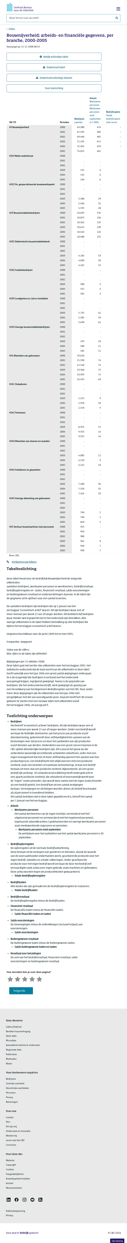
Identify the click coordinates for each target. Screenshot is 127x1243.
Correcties (11, 1145)
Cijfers (12, 29)
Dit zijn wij (11, 1127)
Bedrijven (11, 1079)
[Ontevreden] (17, 978)
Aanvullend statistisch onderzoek (23, 1045)
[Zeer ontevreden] (10, 978)
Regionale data (13, 1050)
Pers (8, 1122)
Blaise (9, 1064)
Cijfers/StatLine (14, 1027)
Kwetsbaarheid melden (18, 1179)
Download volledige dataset (56, 78)
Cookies (10, 1170)
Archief (9, 1183)
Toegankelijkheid (14, 1174)
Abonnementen (14, 1188)
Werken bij (11, 1136)
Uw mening (117, 1241)
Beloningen (12, 1102)
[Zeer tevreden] (39, 978)
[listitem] (8, 1199)
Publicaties (11, 1054)
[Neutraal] (24, 978)
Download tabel (56, 67)
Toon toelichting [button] (54, 88)
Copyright (11, 1165)
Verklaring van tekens (24, 562)
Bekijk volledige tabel (55, 57)
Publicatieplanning (15, 1211)
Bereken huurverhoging (18, 1032)
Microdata (11, 1041)
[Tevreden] (32, 978)
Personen (11, 1093)
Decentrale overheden (17, 1088)
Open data (11, 1036)
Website (10, 1160)
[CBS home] (20, 7)
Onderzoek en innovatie (18, 1131)
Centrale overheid (15, 1084)
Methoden (11, 1059)
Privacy (9, 1097)
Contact (10, 1118)
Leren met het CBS (15, 1140)
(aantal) (79, 121)
